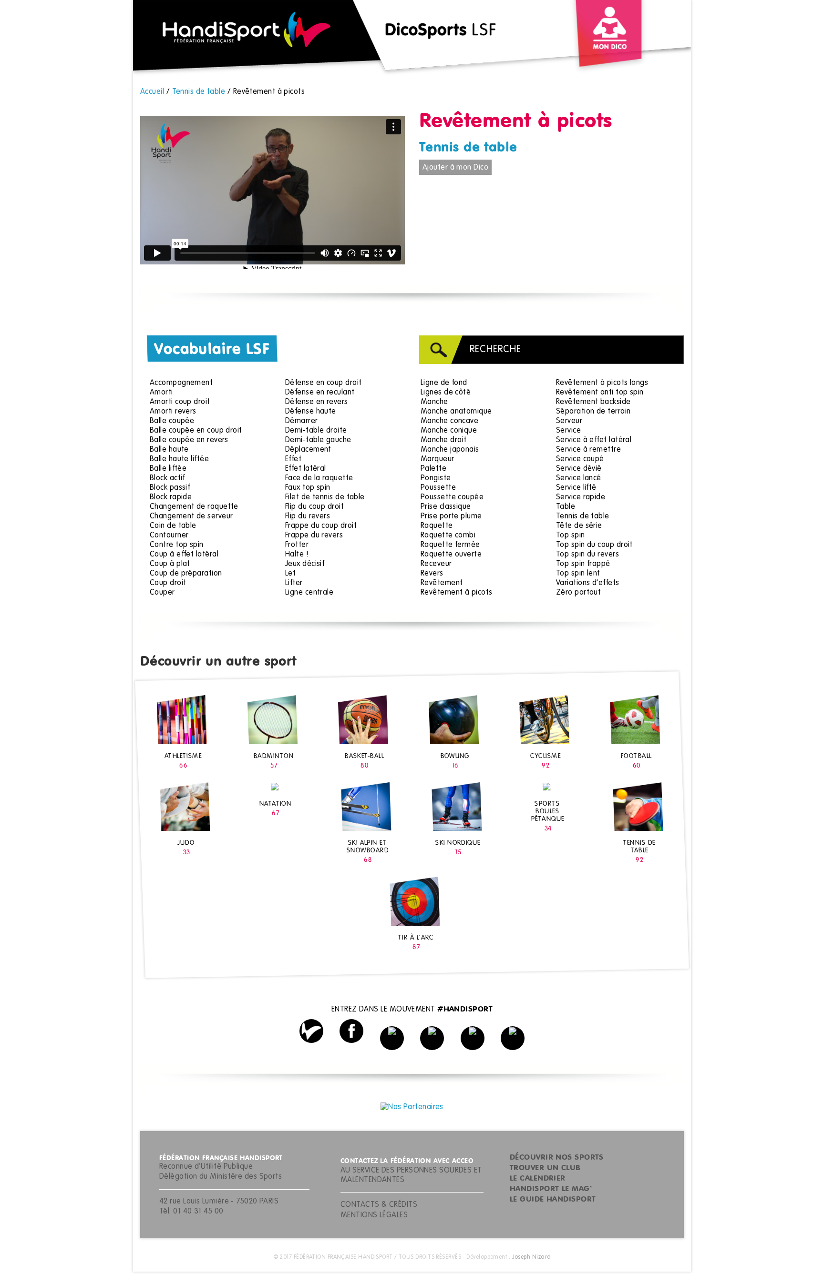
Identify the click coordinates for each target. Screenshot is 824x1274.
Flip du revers (307, 516)
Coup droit (168, 583)
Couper (162, 593)
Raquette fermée (450, 545)
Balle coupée (172, 421)
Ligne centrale (309, 593)
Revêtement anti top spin (600, 392)
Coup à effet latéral (184, 554)
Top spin (570, 535)
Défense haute (310, 411)
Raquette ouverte (451, 554)
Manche (434, 402)
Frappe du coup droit (321, 526)
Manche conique (449, 431)
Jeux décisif (304, 564)
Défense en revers (316, 402)
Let (290, 573)
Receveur (436, 564)
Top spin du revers (587, 554)
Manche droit (443, 440)
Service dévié (579, 469)
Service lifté (576, 488)
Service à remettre (588, 450)
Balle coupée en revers (189, 440)
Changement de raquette (194, 507)
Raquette (437, 526)
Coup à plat (170, 564)
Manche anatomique (456, 411)
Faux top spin (307, 488)
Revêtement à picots (457, 593)
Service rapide (580, 497)
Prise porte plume (451, 516)
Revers (432, 573)
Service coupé (580, 459)
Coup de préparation (186, 573)
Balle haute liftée (179, 459)
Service (568, 431)
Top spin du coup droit (594, 545)
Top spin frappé (583, 564)
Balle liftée (168, 469)
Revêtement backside (593, 402)
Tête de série (579, 526)
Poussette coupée (452, 497)
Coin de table (173, 526)
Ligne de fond (444, 383)
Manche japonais (450, 450)
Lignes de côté (446, 392)
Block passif (170, 488)
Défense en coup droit (323, 383)
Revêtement (442, 583)
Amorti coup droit (180, 402)
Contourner (169, 535)
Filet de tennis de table (325, 497)
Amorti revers (173, 411)
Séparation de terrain (593, 411)
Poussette (438, 488)
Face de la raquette (319, 478)
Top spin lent (578, 573)
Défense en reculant (320, 392)
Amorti (161, 392)
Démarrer (301, 421)
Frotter (297, 545)
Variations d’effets (587, 583)
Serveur (569, 421)
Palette (433, 469)
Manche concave (449, 421)
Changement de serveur (191, 516)
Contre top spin (177, 545)
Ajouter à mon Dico (455, 168)
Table (565, 507)
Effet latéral (305, 469)
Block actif (167, 478)
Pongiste (436, 478)
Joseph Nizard (531, 1257)
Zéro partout (578, 593)
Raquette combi (448, 535)
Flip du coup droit (314, 507)
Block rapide (171, 497)
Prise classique (446, 507)
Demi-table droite (316, 431)
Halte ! (297, 554)
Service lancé (578, 478)
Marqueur (437, 459)
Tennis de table (468, 147)
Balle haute (169, 450)
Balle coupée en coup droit (196, 431)
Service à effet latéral (593, 440)
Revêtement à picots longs (602, 383)
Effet (293, 459)
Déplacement (308, 450)
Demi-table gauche (318, 440)
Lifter (294, 583)
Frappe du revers (314, 535)
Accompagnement (181, 383)
